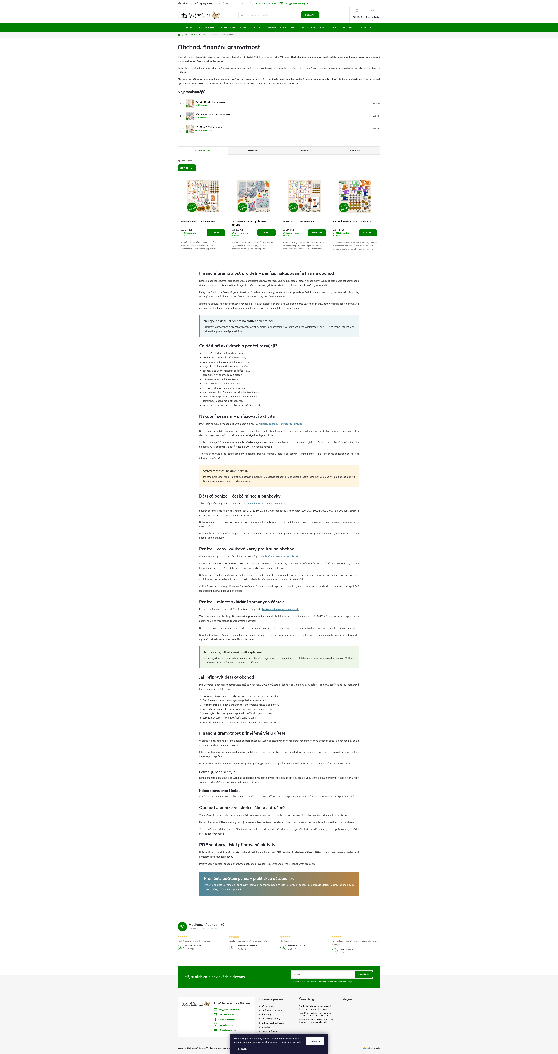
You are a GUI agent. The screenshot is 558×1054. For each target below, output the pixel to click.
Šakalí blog (223, 3)
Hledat (309, 15)
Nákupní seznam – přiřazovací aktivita (281, 424)
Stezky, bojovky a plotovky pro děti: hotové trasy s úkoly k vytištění (315, 1007)
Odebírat (363, 974)
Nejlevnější (253, 150)
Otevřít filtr (186, 168)
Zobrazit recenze (209, 928)
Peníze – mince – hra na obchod (280, 609)
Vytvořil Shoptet (373, 1048)
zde (299, 1042)
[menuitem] (199, 27)
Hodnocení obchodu (271, 1031)
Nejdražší (304, 150)
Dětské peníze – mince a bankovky (267, 503)
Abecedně (355, 150)
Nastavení (241, 1049)
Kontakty (266, 1027)
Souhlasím (315, 1041)
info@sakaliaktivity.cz (228, 1009)
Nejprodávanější (203, 150)
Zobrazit (216, 232)
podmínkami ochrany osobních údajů (335, 981)
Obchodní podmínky (271, 1018)
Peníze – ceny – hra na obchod (282, 556)
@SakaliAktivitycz (227, 1030)
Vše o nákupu (183, 3)
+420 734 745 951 (226, 1014)
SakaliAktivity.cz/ (226, 1019)
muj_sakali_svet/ (226, 1024)
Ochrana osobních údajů (273, 1023)
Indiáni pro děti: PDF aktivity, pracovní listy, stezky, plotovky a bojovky (316, 1021)
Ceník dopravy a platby (203, 3)
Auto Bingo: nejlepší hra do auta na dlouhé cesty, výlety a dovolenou (315, 1014)
